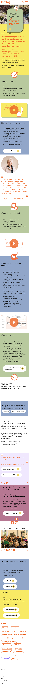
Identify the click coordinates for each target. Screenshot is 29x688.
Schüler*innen (14, 668)
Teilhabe (8, 661)
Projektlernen (5, 644)
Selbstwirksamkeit (6, 664)
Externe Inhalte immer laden (17, 416)
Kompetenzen (14, 644)
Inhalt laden (4, 416)
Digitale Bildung (6, 657)
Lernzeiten (14, 640)
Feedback (21, 647)
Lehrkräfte (16, 664)
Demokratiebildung (17, 661)
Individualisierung (15, 654)
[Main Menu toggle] (25, 2)
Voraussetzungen (15, 637)
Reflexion (14, 647)
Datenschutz (5, 637)
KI (2, 661)
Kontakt (3, 682)
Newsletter (4, 685)
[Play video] (13, 109)
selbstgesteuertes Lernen (8, 651)
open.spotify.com (21, 412)
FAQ (2, 687)
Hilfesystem (14, 671)
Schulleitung (5, 668)
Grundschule (5, 671)
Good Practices (5, 640)
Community (20, 651)
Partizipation (5, 654)
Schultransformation (17, 657)
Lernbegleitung (5, 647)
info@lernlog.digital (12, 614)
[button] (1, 487)
